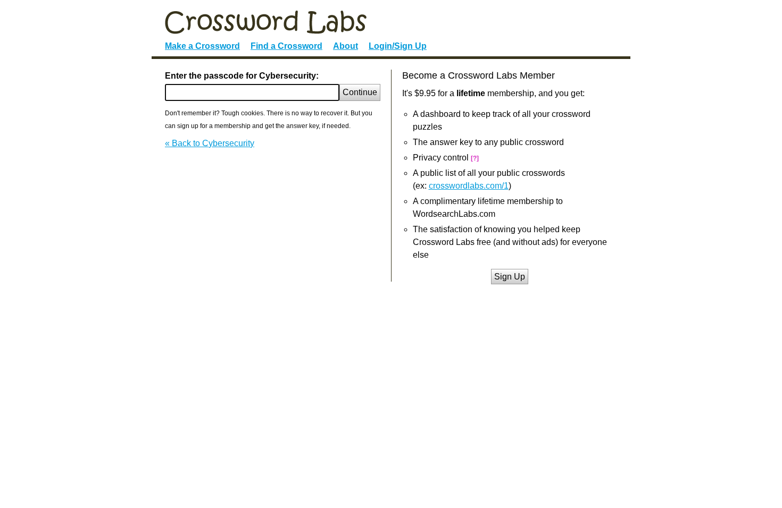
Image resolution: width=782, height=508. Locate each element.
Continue (360, 92)
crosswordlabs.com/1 (469, 185)
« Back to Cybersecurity (209, 143)
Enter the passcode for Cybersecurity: (242, 75)
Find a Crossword (286, 45)
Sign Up (509, 276)
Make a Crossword (202, 45)
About (345, 45)
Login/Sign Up (398, 45)
